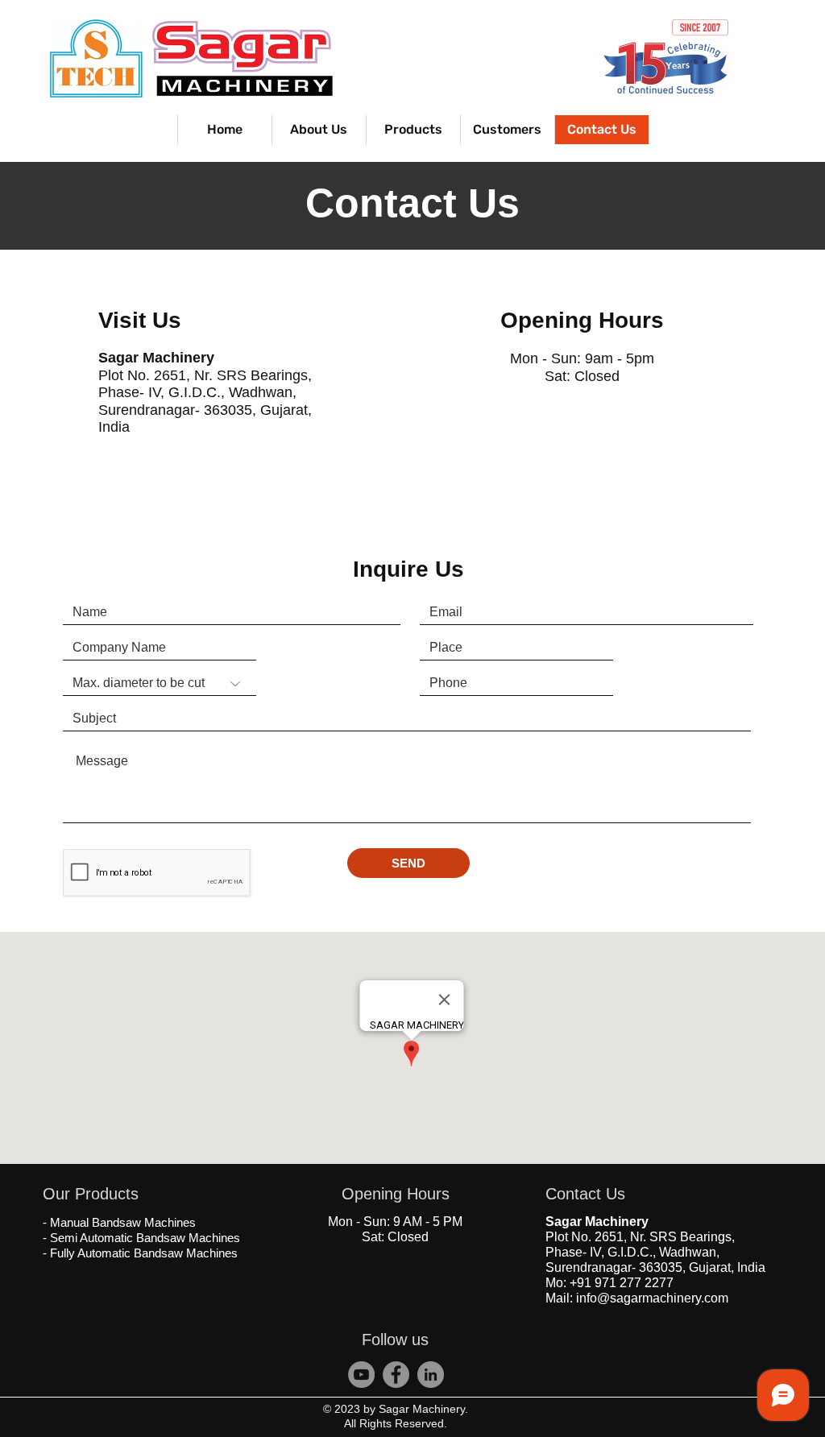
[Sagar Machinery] (361, 1374)
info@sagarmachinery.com (652, 1298)
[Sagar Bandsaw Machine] (430, 1374)
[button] (413, 129)
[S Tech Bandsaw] (396, 1374)
